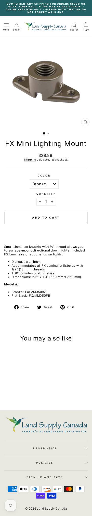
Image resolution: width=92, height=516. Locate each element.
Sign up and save (45, 477)
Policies (45, 462)
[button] (46, 228)
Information (45, 448)
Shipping (30, 159)
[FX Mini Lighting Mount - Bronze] (17, 394)
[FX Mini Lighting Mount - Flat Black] (23, 394)
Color (44, 175)
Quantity (46, 193)
